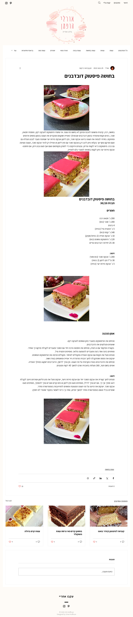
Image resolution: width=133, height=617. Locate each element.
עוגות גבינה (77, 50)
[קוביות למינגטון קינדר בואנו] (108, 516)
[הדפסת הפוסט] (88, 478)
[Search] (99, 2)
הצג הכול (8, 501)
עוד (15, 50)
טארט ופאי (64, 50)
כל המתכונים (123, 50)
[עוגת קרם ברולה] (24, 516)
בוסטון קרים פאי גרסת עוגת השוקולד (69, 533)
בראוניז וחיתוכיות (27, 50)
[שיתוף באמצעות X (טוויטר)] (107, 478)
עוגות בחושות (90, 50)
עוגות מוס (41, 50)
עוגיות (102, 50)
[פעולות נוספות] (20, 68)
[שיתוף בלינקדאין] (100, 478)
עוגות (111, 50)
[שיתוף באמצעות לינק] (94, 478)
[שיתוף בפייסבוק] (113, 478)
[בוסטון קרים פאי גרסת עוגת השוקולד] (66, 516)
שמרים (52, 50)
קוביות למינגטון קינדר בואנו (111, 531)
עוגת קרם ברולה (32, 531)
